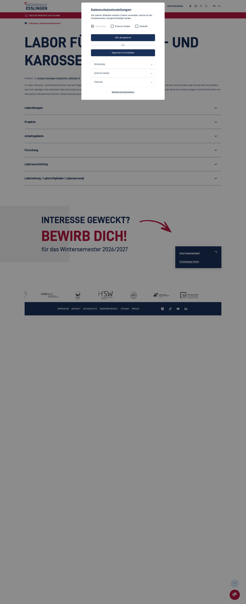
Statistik (144, 26)
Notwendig (100, 26)
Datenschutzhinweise (123, 92)
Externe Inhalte (122, 26)
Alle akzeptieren (123, 37)
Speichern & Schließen (123, 52)
